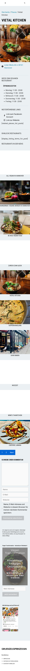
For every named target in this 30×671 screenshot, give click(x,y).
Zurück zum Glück (15, 266)
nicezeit (15, 385)
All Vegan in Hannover (15, 176)
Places (13, 12)
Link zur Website (12, 120)
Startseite (6, 12)
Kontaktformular (9, 663)
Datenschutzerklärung (10, 661)
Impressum (6, 658)
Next (12, 452)
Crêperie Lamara (15, 445)
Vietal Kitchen (15, 296)
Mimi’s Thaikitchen (15, 415)
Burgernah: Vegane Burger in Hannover (15, 206)
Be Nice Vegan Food (15, 236)
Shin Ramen (15, 355)
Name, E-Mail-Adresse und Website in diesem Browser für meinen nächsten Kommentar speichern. (16, 508)
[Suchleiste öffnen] (24, 3)
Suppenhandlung (15, 325)
